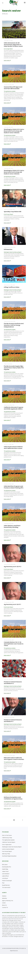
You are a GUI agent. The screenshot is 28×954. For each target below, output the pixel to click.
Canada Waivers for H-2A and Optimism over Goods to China (13, 643)
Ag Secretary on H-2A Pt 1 (12, 604)
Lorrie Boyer (5, 878)
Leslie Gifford (5, 876)
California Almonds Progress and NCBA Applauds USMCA (13, 408)
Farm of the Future (7, 835)
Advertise (4, 898)
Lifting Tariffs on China (11, 287)
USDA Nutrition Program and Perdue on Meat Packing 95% (13, 487)
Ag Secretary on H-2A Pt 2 (12, 566)
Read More (7, 60)
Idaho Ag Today (6, 853)
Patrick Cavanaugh (7, 880)
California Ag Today (7, 837)
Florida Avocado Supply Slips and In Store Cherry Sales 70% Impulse (14, 367)
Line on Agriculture (6, 844)
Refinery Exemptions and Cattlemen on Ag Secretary (13, 798)
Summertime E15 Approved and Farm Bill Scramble (13, 87)
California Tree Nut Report (8, 842)
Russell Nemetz (6, 885)
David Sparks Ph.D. (6, 867)
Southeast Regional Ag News (9, 856)
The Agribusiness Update (8, 840)
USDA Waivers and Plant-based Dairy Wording (12, 526)
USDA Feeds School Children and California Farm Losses (13, 447)
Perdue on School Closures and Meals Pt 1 (13, 720)
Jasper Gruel (5, 871)
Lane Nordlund (5, 873)
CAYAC (4, 903)
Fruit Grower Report (7, 851)
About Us (4, 905)
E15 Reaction (8, 249)
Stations (4, 896)
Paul (3, 883)
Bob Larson (5, 864)
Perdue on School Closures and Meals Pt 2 (13, 682)
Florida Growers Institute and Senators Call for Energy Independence (14, 325)
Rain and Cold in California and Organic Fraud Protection (14, 758)
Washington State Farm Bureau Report (11, 847)
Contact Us (5, 907)
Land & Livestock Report (8, 849)
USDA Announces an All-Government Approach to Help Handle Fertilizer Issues (13, 44)
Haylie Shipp (5, 869)
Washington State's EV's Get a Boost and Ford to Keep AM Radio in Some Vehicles (14, 131)
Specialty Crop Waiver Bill (12, 211)
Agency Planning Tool (7, 900)
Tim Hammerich (6, 887)
